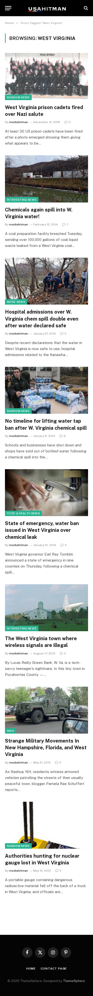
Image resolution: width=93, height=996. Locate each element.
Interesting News (21, 199)
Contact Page (54, 968)
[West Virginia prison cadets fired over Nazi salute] (46, 76)
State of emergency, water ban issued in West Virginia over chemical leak (42, 530)
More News (16, 301)
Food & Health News (23, 513)
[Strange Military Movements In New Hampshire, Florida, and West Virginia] (46, 710)
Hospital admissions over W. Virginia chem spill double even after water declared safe (41, 318)
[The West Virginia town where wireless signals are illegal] (46, 607)
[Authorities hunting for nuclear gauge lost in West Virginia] (46, 825)
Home (31, 968)
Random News (18, 97)
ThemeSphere (74, 981)
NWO (10, 730)
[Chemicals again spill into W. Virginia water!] (46, 178)
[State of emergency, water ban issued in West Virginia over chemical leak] (46, 492)
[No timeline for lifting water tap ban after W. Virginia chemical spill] (46, 390)
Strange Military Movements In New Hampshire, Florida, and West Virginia (46, 747)
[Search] (85, 8)
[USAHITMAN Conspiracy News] (46, 8)
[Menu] (8, 8)
